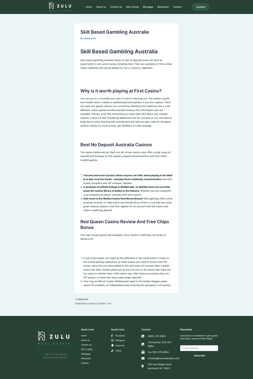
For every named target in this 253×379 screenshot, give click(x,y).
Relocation (163, 6)
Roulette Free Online (91, 79)
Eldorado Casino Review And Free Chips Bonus (106, 250)
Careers (177, 6)
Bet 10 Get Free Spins (92, 133)
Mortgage (148, 6)
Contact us (116, 6)
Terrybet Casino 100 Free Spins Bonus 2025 (104, 246)
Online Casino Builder (92, 75)
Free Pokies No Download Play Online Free (104, 167)
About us (101, 6)
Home (89, 6)
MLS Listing (132, 6)
